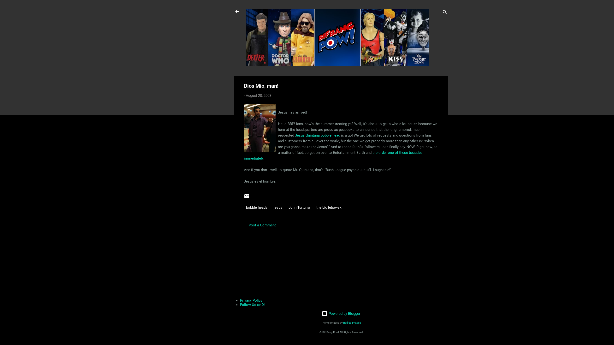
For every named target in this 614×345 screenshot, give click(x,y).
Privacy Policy (251, 300)
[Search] (445, 13)
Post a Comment (262, 225)
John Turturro (299, 207)
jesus (278, 207)
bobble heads (256, 207)
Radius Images (352, 322)
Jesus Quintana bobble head (317, 135)
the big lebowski (329, 207)
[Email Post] (247, 198)
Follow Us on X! (252, 305)
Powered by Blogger (344, 313)
